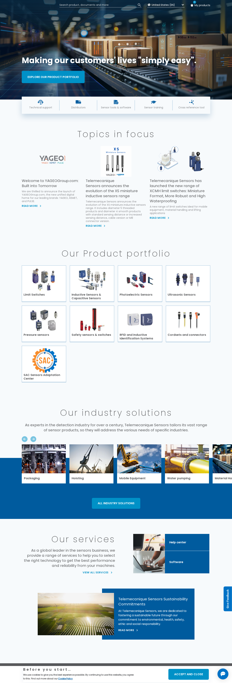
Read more (126, 630)
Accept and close (188, 674)
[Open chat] (223, 674)
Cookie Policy (65, 678)
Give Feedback (228, 598)
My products (202, 5)
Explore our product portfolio (53, 77)
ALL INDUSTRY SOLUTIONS (116, 503)
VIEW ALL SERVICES (96, 572)
